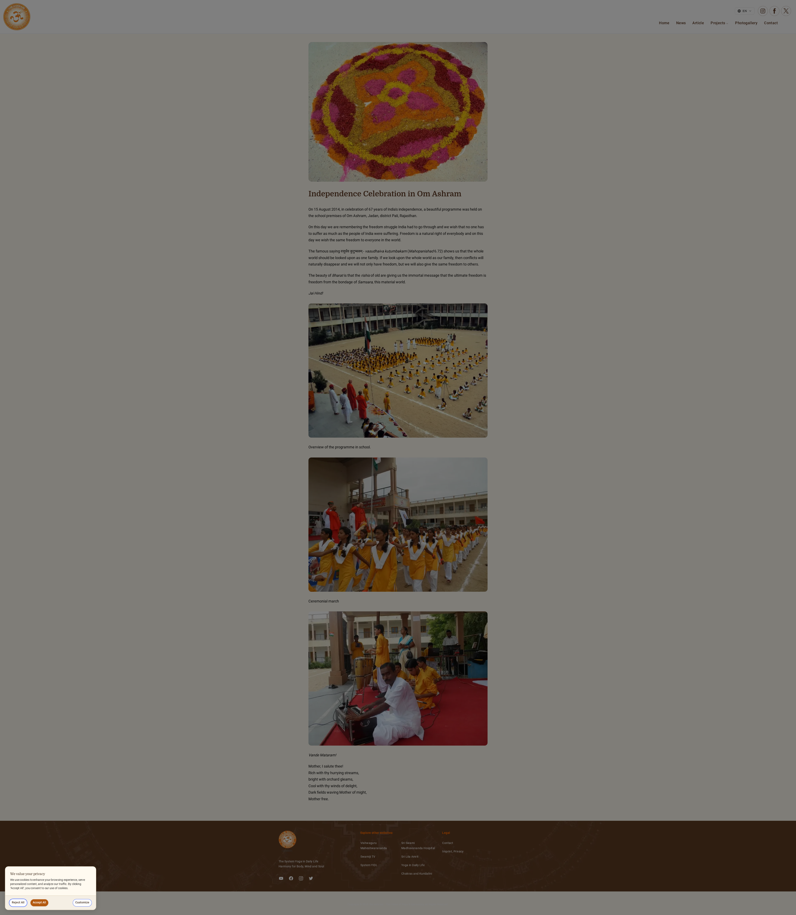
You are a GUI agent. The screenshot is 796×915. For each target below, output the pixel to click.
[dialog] (50, 888)
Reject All (18, 902)
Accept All (39, 902)
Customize (82, 902)
